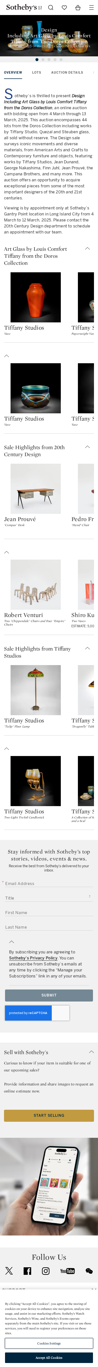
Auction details (67, 72)
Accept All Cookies (49, 1357)
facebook (27, 1271)
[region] (49, 1328)
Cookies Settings (49, 1343)
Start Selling (49, 1115)
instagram (46, 1271)
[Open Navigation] (91, 7)
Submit (49, 995)
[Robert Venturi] (35, 585)
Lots (36, 72)
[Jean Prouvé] (35, 489)
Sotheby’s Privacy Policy (33, 958)
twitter (9, 1271)
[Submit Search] (50, 7)
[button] (49, 255)
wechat (89, 1271)
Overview (13, 72)
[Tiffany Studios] (35, 297)
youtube (67, 1271)
